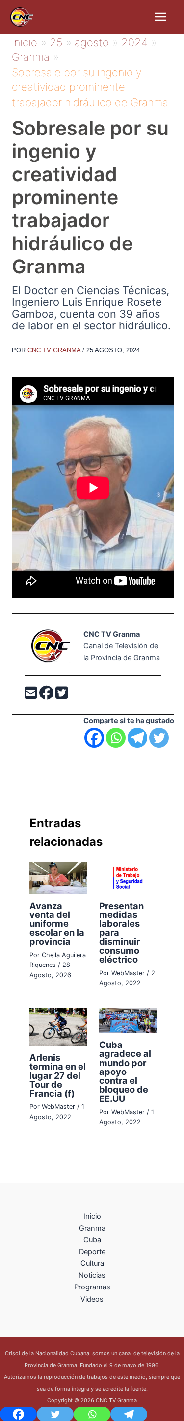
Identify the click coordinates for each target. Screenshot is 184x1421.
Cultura (92, 1263)
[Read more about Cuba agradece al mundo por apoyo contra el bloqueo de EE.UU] (128, 1020)
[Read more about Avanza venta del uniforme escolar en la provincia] (58, 877)
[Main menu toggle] (160, 16)
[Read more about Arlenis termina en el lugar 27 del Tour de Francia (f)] (58, 1026)
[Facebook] (47, 695)
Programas (92, 1287)
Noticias (92, 1275)
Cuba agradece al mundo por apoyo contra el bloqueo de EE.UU (125, 1071)
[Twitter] (61, 695)
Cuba (92, 1239)
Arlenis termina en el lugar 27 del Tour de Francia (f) (57, 1075)
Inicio (92, 1216)
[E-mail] (32, 695)
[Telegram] (137, 738)
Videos (92, 1299)
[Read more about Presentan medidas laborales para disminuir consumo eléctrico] (128, 877)
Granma (92, 1228)
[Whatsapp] (116, 738)
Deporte (92, 1251)
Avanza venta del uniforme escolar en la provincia (56, 923)
